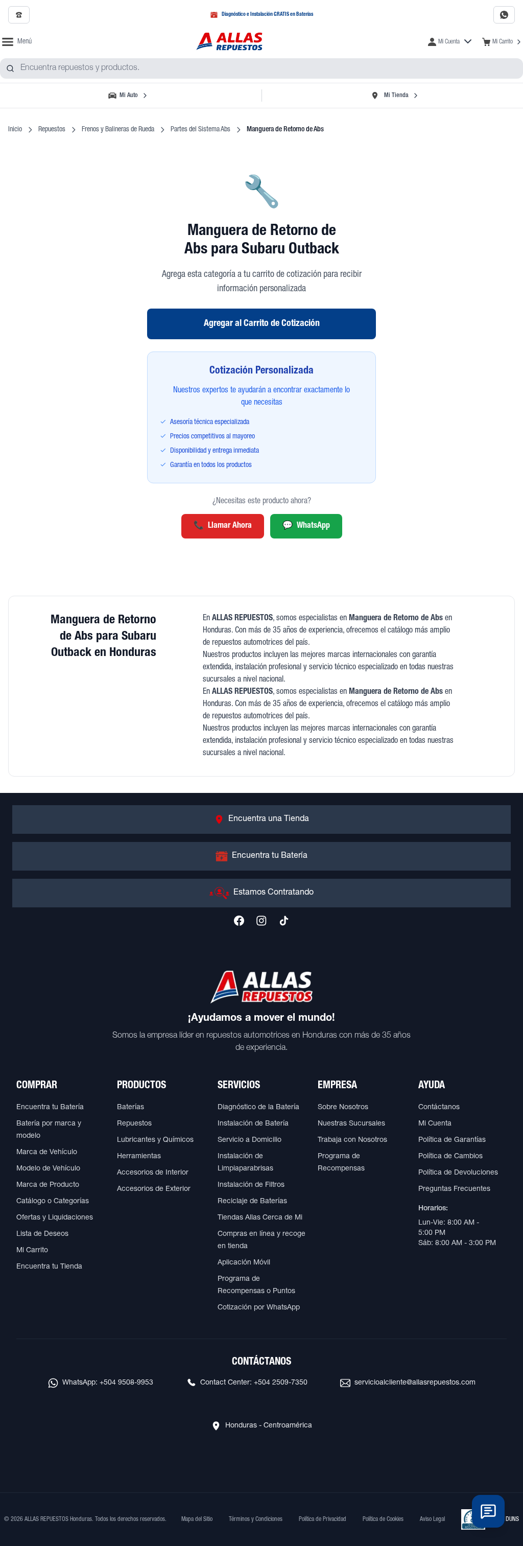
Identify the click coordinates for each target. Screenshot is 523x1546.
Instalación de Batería (253, 1124)
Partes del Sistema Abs (200, 129)
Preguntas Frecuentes (454, 1189)
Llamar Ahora (223, 526)
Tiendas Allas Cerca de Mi (260, 1218)
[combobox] (261, 68)
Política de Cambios (450, 1156)
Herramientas (139, 1156)
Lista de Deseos (42, 1234)
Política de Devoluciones (458, 1173)
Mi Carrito (32, 1250)
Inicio (15, 129)
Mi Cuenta (434, 1124)
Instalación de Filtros (251, 1185)
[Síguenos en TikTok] (284, 921)
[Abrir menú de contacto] (488, 1511)
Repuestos (51, 129)
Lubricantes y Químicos (155, 1140)
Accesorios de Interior (152, 1173)
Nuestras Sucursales (351, 1124)
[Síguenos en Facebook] (239, 921)
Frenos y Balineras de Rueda (118, 129)
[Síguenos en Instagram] (261, 921)
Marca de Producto (47, 1185)
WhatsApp (306, 526)
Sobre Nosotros (343, 1107)
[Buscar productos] (10, 68)
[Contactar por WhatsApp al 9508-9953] (504, 15)
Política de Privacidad (322, 1519)
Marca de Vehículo (46, 1152)
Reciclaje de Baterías (252, 1201)
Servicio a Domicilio (249, 1140)
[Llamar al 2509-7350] (19, 15)
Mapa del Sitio (196, 1519)
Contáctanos (439, 1107)
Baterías (130, 1107)
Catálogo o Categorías (52, 1201)
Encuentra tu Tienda (49, 1267)
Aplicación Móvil (244, 1263)
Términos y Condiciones (255, 1519)
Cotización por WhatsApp (259, 1307)
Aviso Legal (432, 1519)
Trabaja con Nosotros (352, 1140)
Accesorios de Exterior (154, 1189)
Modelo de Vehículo (48, 1169)
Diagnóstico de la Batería (258, 1107)
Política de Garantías (452, 1140)
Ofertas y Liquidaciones (54, 1218)
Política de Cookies (383, 1519)
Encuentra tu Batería (50, 1107)
